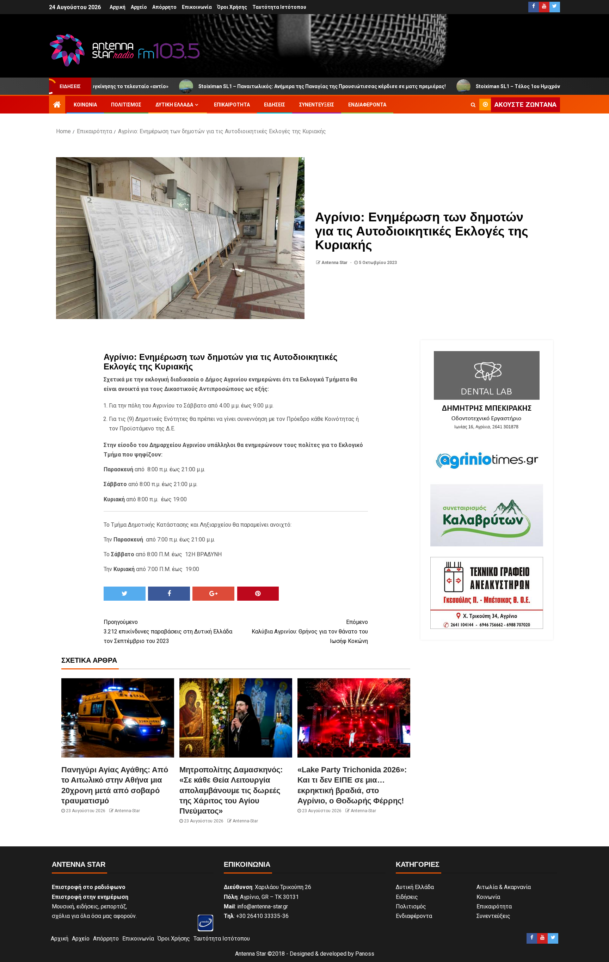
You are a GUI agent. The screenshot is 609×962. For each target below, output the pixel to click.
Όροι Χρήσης (232, 7)
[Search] (473, 104)
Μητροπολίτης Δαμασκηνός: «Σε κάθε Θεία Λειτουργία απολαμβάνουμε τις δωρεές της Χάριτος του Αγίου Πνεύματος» (231, 790)
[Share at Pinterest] (258, 594)
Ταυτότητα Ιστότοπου (279, 7)
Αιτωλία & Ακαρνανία (503, 887)
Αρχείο (139, 7)
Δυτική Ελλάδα (174, 105)
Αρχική (117, 7)
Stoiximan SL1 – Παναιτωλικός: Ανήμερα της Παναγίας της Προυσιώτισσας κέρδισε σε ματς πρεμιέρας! (270, 86)
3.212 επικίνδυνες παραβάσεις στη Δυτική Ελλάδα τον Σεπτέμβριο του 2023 (168, 631)
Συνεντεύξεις (316, 105)
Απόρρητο (164, 7)
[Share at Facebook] (169, 594)
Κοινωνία (85, 105)
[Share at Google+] (213, 594)
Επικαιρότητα (232, 105)
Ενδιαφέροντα (367, 105)
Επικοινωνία (197, 7)
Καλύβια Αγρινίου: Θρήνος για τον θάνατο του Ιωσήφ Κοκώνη (310, 631)
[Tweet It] (125, 594)
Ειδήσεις (274, 105)
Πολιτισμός (126, 105)
